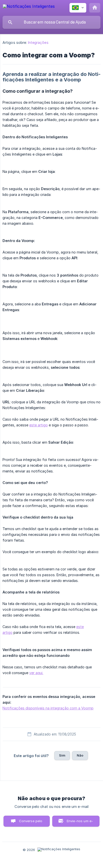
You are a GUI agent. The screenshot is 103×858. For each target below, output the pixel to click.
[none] (29, 7)
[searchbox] (51, 22)
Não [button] (80, 755)
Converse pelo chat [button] (30, 823)
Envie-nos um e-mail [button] (80, 823)
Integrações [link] (38, 42)
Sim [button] (62, 755)
